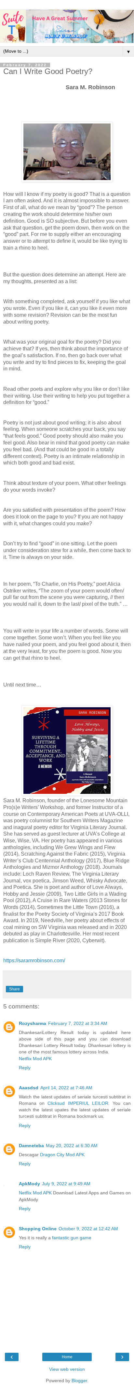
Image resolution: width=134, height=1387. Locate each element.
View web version (67, 1369)
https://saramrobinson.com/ (34, 960)
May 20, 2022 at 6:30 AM (72, 1145)
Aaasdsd (28, 1087)
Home (67, 1357)
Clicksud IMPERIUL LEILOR (77, 1103)
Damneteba (31, 1145)
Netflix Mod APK (35, 1058)
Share (14, 989)
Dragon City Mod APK (62, 1154)
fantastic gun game (71, 1237)
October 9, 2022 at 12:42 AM (88, 1228)
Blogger (79, 1380)
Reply (25, 1067)
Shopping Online (38, 1228)
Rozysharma (32, 1023)
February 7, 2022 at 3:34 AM (77, 1023)
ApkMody (29, 1183)
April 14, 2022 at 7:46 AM (66, 1087)
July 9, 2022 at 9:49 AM (66, 1183)
